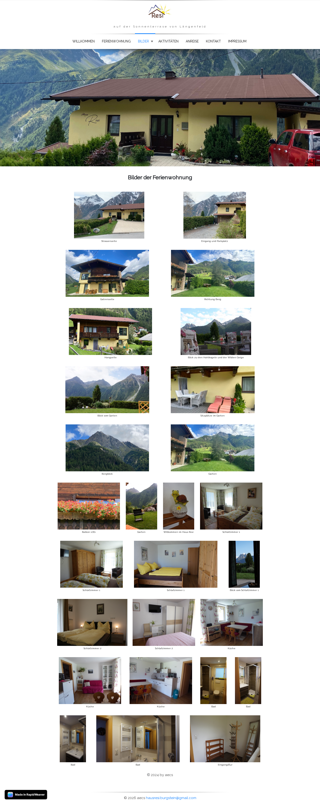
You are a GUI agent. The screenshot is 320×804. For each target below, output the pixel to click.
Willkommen (83, 41)
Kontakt (213, 41)
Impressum (237, 41)
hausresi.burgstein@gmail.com (171, 798)
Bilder (143, 41)
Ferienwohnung (116, 41)
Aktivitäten (168, 41)
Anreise (192, 41)
